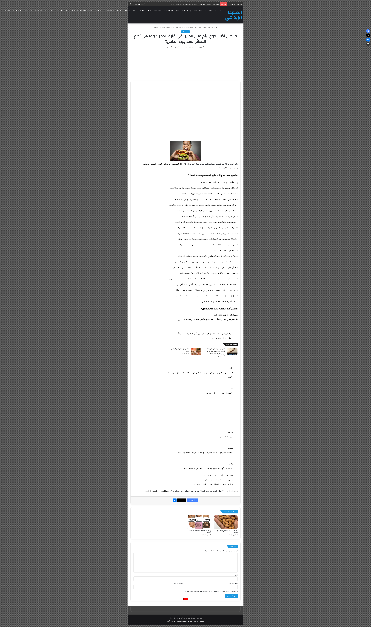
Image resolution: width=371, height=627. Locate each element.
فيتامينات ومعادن (168, 10)
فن (216, 10)
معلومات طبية (206, 27)
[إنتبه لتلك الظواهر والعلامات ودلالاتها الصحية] (199, 522)
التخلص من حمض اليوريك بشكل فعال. (180, 350)
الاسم (236, 575)
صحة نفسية (54, 10)
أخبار (220, 10)
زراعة (67, 10)
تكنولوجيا (127, 10)
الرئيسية (213, 27)
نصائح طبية (97, 10)
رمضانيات (142, 10)
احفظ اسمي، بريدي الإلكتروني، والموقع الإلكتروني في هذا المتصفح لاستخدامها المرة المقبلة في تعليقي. (209, 591)
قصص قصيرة (17, 10)
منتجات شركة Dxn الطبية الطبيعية (113, 10)
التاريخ (149, 10)
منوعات (135, 10)
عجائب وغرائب (6, 10)
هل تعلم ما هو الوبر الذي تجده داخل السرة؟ (227, 532)
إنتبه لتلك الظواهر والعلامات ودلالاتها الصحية (200, 532)
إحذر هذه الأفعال (186, 10)
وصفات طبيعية (198, 10)
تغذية (30, 10)
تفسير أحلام (157, 10)
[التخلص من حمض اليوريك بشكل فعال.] (196, 351)
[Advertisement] (185, 613)
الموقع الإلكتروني (178, 583)
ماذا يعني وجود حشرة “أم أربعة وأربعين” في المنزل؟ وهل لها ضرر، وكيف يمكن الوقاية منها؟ (215, 351)
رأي (205, 10)
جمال (61, 10)
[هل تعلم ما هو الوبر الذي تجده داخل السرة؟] (226, 522)
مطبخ (177, 10)
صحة (210, 10)
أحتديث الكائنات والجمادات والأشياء (82, 10)
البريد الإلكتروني (233, 583)
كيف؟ (25, 10)
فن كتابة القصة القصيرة (41, 10)
